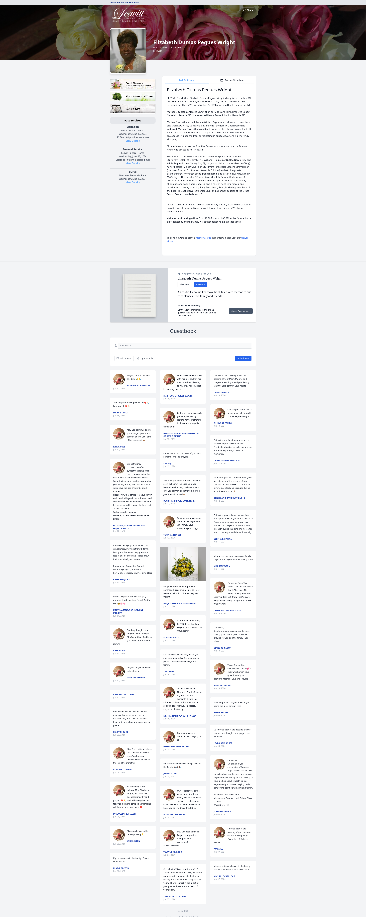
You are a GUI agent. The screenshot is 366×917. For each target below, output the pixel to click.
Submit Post (243, 358)
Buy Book (200, 284)
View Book (185, 284)
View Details (133, 140)
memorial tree (203, 237)
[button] (183, 564)
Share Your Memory (240, 311)
